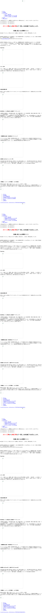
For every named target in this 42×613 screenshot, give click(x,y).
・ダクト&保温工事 (6, 196)
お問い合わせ (4, 18)
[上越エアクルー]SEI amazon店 (10, 219)
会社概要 (4, 12)
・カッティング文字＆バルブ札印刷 (9, 198)
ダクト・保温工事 (8, 14)
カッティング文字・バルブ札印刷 (11, 16)
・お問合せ (4, 200)
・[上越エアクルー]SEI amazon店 (8, 402)
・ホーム (4, 194)
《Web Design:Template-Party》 (20, 202)
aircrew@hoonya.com (5, 38)
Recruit (3, 17)
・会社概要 (4, 195)
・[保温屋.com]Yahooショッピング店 (9, 197)
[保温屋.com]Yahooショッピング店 (11, 15)
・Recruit (4, 199)
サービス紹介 (4, 13)
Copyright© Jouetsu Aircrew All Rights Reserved (7, 202)
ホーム (3, 11)
